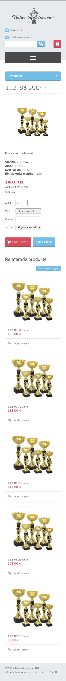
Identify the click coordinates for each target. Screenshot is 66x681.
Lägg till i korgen (21, 343)
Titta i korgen (44, 241)
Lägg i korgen (20, 242)
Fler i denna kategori (48, 268)
